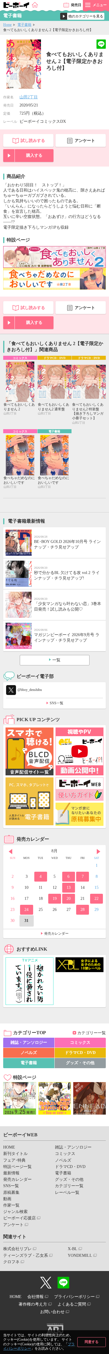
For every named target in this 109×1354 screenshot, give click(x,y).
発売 (76, 5)
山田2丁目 (28, 97)
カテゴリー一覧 (91, 1033)
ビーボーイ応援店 (19, 1218)
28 (83, 909)
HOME (9, 1147)
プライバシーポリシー (74, 1297)
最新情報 (11, 1173)
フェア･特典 (14, 1160)
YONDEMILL (80, 1255)
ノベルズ (29, 1052)
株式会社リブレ (17, 1249)
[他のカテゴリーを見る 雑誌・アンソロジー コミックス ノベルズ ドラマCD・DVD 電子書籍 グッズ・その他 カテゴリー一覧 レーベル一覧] (82, 16)
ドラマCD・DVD (80, 1052)
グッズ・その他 (80, 1063)
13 (69, 887)
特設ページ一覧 (17, 1167)
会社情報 (35, 1297)
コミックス (80, 1042)
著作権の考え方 (33, 1304)
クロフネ (11, 1262)
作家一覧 (11, 1205)
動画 (7, 1199)
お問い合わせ (52, 1312)
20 (69, 898)
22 (96, 898)
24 (26, 909)
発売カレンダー (56, 933)
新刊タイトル (15, 1153)
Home (7, 25)
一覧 (56, 660)
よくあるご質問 (72, 1304)
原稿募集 (11, 1192)
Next (98, 851)
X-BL (72, 1249)
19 (55, 898)
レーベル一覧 (67, 1192)
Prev (10, 851)
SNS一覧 (56, 703)
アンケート (85, 140)
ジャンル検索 (15, 1211)
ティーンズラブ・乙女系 (25, 1255)
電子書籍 (24, 25)
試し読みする (33, 140)
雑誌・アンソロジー (28, 1042)
